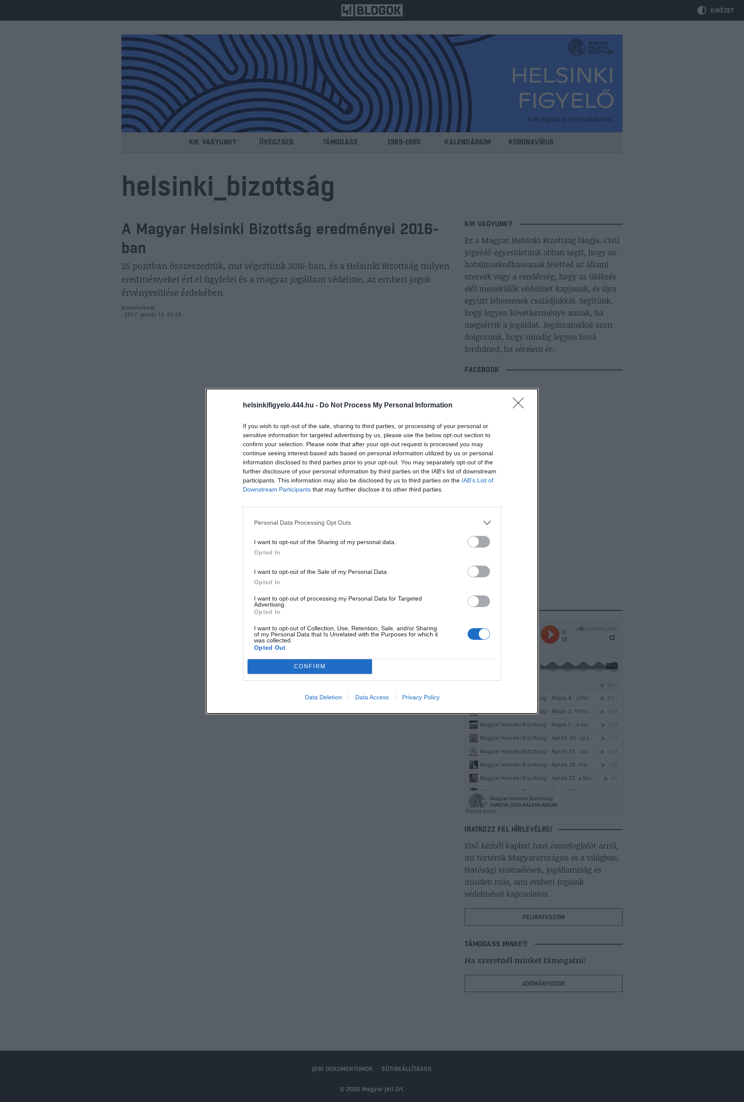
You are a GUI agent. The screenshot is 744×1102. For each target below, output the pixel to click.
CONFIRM (310, 666)
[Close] (521, 406)
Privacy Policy (421, 697)
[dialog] (372, 551)
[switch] (479, 542)
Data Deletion (323, 697)
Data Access (372, 697)
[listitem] (372, 522)
